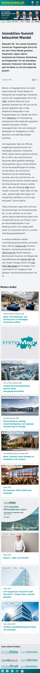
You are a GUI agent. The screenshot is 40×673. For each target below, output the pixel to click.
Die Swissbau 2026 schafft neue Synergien (17, 491)
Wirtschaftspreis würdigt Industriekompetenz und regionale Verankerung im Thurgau (18, 424)
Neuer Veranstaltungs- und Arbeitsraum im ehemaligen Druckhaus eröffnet (15, 319)
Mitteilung (11, 118)
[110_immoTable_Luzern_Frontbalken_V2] (20, 16)
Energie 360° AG (28, 259)
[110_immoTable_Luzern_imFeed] (20, 515)
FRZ (4, 101)
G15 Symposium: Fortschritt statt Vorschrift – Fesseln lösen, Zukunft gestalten (18, 594)
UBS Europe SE (8, 252)
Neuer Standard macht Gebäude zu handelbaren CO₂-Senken (18, 458)
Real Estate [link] (12, 266)
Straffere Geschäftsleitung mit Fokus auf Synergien (19, 628)
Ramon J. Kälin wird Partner (16, 557)
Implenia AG (20, 246)
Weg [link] (27, 187)
